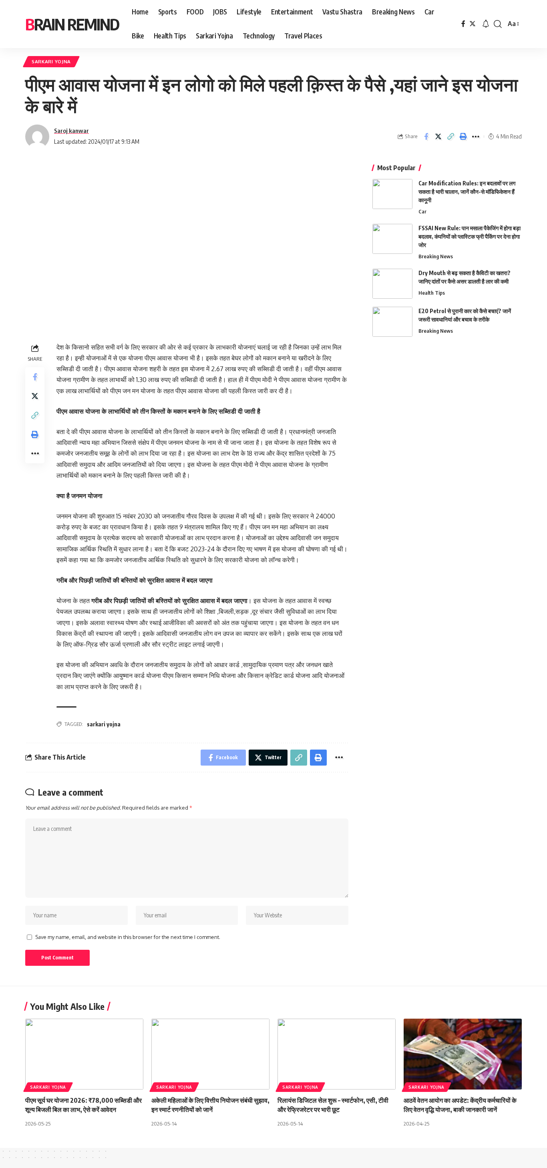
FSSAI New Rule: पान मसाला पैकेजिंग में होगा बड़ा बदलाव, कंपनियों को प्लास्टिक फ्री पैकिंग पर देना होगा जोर (469, 236)
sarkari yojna (104, 724)
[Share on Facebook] (426, 136)
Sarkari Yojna (51, 61)
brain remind (72, 24)
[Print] (463, 136)
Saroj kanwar (71, 130)
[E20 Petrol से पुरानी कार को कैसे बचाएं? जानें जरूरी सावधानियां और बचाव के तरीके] (392, 322)
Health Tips (431, 292)
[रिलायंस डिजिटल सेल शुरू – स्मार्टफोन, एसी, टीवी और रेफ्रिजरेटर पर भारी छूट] (337, 1054)
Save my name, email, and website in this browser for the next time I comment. (127, 937)
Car (422, 211)
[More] (475, 136)
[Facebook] (463, 23)
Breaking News (435, 256)
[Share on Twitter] (438, 136)
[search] (498, 24)
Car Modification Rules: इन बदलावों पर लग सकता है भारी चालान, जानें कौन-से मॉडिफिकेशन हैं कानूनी (466, 191)
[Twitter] (472, 23)
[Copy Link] (451, 136)
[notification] (486, 24)
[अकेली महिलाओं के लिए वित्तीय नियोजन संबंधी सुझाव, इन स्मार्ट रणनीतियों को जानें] (210, 1054)
